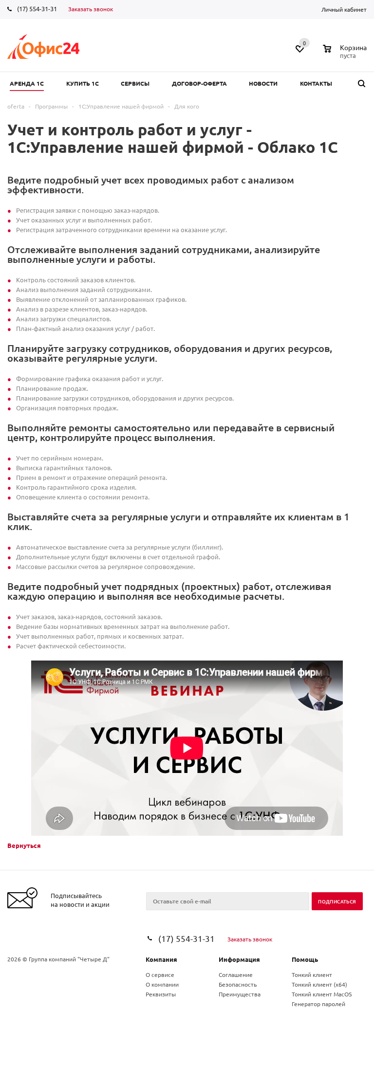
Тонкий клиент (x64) (319, 984)
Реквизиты (161, 994)
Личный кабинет (344, 9)
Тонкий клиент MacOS (322, 994)
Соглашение (236, 974)
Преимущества (240, 994)
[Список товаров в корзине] (346, 54)
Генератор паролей (318, 1004)
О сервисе (160, 974)
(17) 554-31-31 (37, 8)
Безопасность (238, 984)
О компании (162, 984)
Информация (239, 959)
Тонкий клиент (312, 974)
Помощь (305, 959)
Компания (161, 959)
